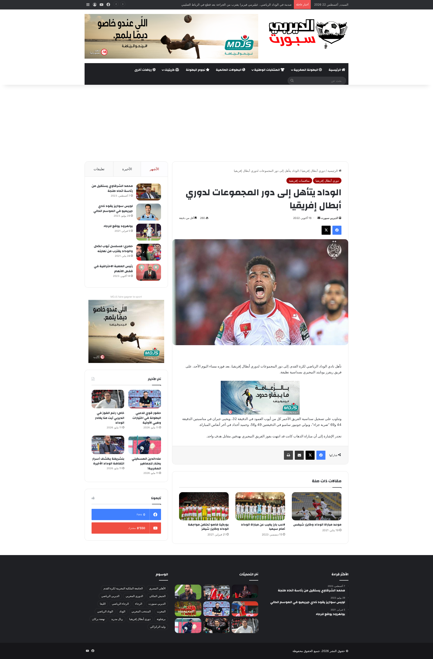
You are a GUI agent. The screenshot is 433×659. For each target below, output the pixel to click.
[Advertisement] (216, 123)
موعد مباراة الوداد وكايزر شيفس (317, 525)
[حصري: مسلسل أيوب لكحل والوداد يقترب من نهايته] (148, 252)
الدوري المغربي (134, 596)
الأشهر (154, 169)
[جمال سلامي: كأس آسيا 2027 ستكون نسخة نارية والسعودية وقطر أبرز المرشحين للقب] (216, 625)
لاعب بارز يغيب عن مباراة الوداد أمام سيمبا (263, 527)
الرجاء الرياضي (120, 603)
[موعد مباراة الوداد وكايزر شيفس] (316, 506)
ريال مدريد (117, 619)
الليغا (103, 603)
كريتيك (169, 70)
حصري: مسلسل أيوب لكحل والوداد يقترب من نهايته (113, 248)
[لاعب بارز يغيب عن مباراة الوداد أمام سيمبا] (260, 506)
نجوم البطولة (196, 70)
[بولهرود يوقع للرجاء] (148, 232)
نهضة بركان (98, 619)
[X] (326, 230)
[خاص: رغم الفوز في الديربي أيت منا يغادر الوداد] (108, 399)
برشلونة (161, 619)
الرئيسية (335, 70)
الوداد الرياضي (105, 611)
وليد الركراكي (158, 626)
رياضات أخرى (143, 70)
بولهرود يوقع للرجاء (118, 226)
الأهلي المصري (157, 588)
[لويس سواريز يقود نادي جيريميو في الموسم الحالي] (148, 212)
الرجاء (138, 603)
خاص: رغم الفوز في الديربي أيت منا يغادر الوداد (109, 418)
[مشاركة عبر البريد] (299, 455)
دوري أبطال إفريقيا (313, 170)
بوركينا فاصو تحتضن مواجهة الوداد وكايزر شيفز (208, 527)
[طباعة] (288, 455)
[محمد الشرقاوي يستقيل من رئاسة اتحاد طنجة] (148, 192)
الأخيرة (127, 169)
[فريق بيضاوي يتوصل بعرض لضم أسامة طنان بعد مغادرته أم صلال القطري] (245, 608)
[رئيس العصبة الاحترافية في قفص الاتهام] (148, 272)
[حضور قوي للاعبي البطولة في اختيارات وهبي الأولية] (144, 399)
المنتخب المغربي (141, 611)
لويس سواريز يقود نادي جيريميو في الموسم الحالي (113, 208)
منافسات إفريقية (299, 180)
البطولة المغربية (306, 70)
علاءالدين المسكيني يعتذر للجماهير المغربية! (146, 463)
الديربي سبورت (329, 218)
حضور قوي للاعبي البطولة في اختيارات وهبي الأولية (146, 418)
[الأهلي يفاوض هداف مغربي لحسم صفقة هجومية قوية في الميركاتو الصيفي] (188, 608)
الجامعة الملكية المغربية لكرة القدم (123, 588)
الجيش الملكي (157, 596)
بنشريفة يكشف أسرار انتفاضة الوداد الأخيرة (108, 461)
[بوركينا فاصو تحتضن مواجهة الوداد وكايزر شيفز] (204, 506)
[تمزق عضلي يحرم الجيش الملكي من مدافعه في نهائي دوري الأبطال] (245, 591)
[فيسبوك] (336, 230)
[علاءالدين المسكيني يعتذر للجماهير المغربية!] (144, 445)
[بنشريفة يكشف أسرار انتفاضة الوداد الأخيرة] (108, 445)
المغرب (161, 611)
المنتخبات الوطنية (267, 70)
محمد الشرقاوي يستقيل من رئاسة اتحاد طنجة (112, 188)
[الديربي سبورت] (306, 33)
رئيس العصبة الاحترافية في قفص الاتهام (113, 268)
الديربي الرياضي (110, 596)
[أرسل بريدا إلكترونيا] (319, 218)
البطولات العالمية (229, 70)
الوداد (122, 611)
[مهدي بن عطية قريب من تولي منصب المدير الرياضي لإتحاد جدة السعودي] (188, 592)
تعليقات (99, 169)
